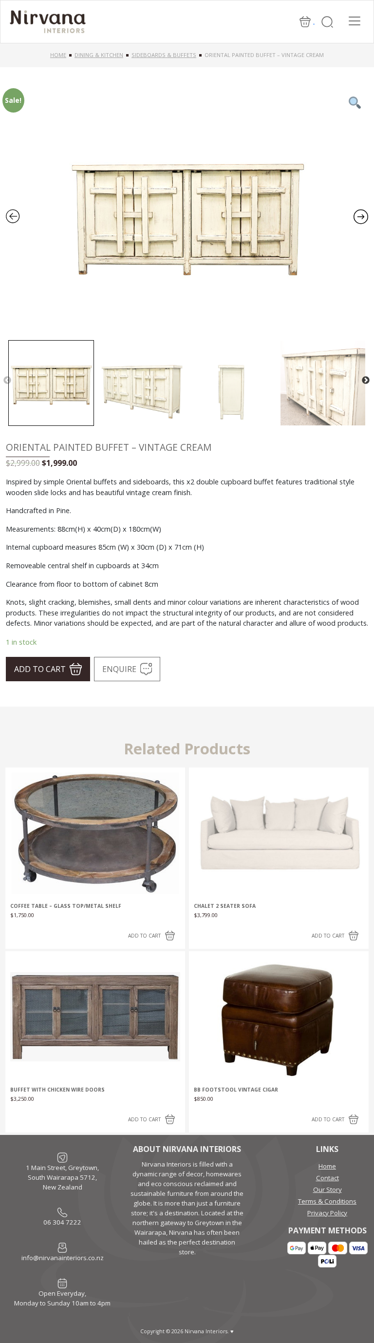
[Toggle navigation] (354, 21)
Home (58, 54)
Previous (7, 380)
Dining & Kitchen (99, 54)
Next (366, 380)
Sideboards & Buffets (163, 54)
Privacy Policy (327, 1213)
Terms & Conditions (327, 1201)
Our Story (327, 1189)
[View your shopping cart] (306, 21)
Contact (327, 1177)
